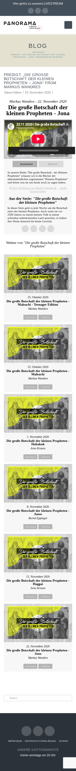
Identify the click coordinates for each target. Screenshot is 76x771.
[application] (38, 139)
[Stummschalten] (65, 150)
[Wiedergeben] (13, 150)
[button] (68, 25)
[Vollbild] (70, 150)
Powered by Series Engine (38, 680)
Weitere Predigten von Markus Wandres (32, 188)
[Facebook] (31, 11)
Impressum (15, 741)
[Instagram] (45, 11)
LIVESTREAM (53, 3)
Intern (63, 741)
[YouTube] (38, 11)
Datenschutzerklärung (40, 741)
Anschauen (26, 164)
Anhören (52, 164)
